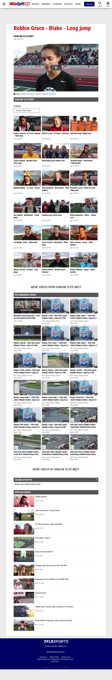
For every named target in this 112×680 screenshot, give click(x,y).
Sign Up (89, 4)
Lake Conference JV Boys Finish (47, 510)
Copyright (54, 646)
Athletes (68, 4)
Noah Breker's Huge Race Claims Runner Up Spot (53, 620)
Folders (17, 106)
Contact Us (43, 657)
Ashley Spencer (41, 497)
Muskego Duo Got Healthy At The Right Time (52, 579)
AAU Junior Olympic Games (51, 321)
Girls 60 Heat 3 (40, 593)
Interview (38, 94)
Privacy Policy (54, 657)
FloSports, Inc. (62, 646)
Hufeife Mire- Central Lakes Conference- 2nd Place (54, 607)
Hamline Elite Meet (24, 36)
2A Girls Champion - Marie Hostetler (48, 524)
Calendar (57, 4)
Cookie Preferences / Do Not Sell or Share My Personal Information (55, 660)
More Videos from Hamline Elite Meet (56, 287)
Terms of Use (66, 657)
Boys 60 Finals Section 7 (44, 552)
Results (35, 4)
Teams (78, 4)
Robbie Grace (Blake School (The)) (27, 484)
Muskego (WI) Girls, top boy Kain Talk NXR (51, 565)
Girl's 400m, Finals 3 (42, 538)
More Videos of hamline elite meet (56, 469)
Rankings (46, 4)
